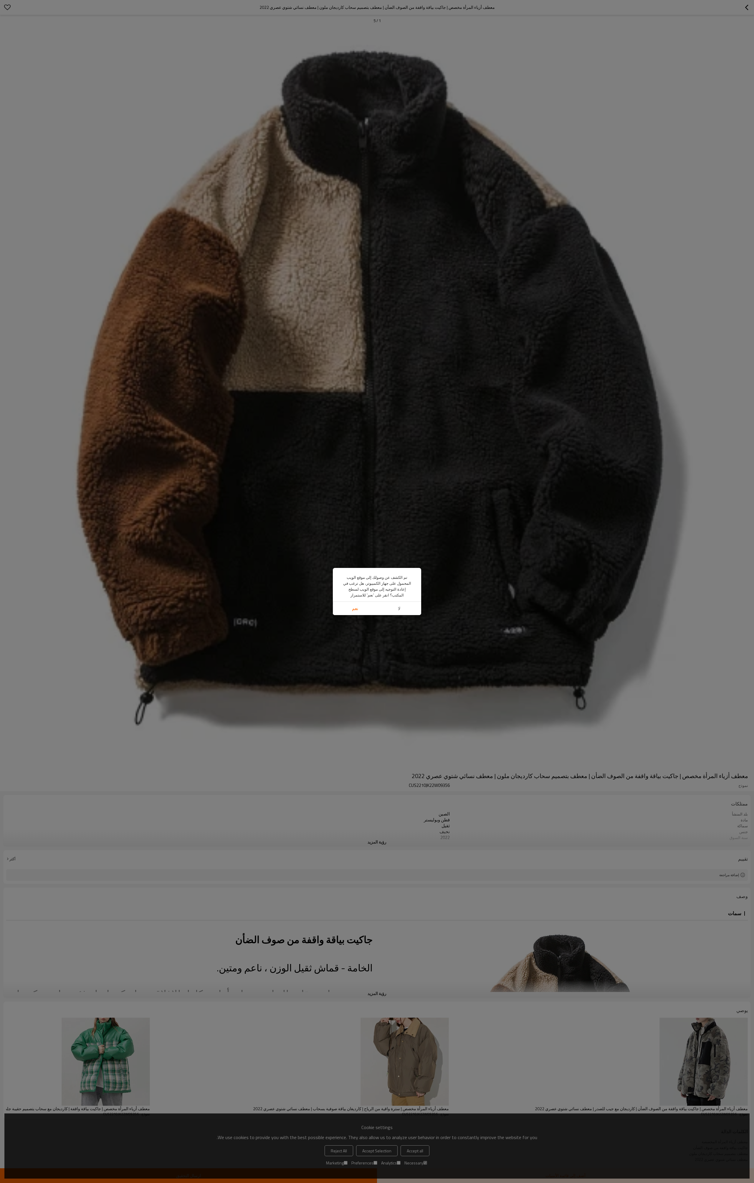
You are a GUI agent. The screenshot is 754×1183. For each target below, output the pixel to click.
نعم (355, 608)
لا (399, 608)
